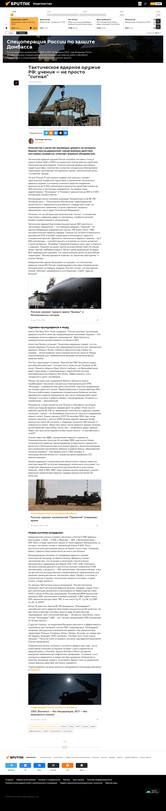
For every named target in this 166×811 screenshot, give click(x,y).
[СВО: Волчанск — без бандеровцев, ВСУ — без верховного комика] (64, 689)
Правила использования (25, 780)
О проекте (9, 780)
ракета (93, 726)
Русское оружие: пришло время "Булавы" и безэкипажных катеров (57, 313)
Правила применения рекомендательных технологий (81, 783)
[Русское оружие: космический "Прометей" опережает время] (64, 495)
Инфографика (131, 757)
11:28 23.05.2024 (34, 82)
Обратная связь (111, 783)
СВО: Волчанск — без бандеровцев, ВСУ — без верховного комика (59, 713)
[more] (97, 319)
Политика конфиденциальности (99, 780)
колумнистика (55, 731)
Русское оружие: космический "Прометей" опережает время (64, 519)
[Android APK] (152, 792)
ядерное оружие (34, 731)
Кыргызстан (45, 757)
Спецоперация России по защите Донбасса (54, 513)
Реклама (66, 780)
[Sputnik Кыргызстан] (18, 7)
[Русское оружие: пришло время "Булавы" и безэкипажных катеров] (64, 293)
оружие (85, 726)
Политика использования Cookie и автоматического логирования (31, 783)
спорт (104, 757)
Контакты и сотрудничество (49, 780)
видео (112, 757)
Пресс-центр (145, 757)
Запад (71, 726)
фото (119, 757)
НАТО (78, 726)
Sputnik (32, 128)
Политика (58, 757)
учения (45, 731)
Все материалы (39, 142)
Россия (63, 726)
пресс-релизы (78, 780)
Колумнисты (67, 731)
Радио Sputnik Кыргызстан (78, 757)
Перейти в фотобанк (63, 128)
